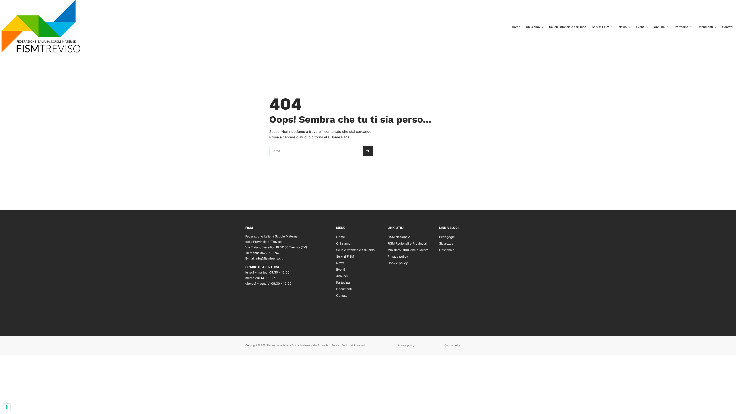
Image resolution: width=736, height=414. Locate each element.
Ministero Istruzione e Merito (408, 250)
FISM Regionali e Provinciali (407, 243)
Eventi (640, 27)
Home (516, 27)
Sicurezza (446, 243)
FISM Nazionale (399, 237)
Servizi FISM (600, 27)
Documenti (705, 27)
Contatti (727, 27)
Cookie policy (398, 263)
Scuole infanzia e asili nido (567, 27)
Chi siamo (533, 27)
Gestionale (446, 250)
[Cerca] (368, 151)
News (623, 27)
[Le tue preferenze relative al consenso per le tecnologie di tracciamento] (6, 407)
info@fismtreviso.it (269, 258)
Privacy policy (398, 256)
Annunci (659, 27)
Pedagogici (447, 237)
